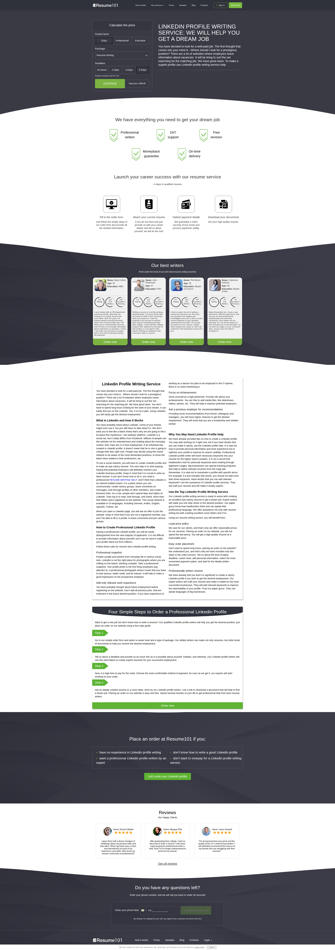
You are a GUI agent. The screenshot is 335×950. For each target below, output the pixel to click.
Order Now (235, 5)
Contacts (204, 5)
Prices (171, 5)
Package (100, 48)
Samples (182, 5)
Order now (110, 342)
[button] (144, 910)
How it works (140, 5)
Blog (193, 5)
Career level (102, 34)
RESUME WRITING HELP (123, 480)
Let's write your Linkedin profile (167, 776)
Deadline (100, 63)
